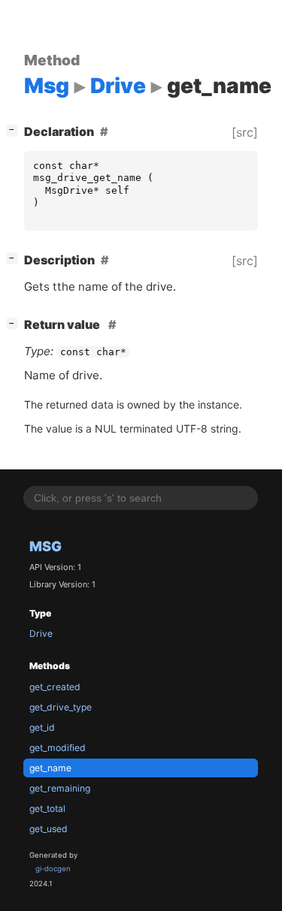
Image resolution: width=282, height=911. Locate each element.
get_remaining (59, 788)
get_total (47, 808)
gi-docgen (53, 868)
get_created (54, 686)
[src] (245, 132)
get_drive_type (60, 707)
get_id (42, 727)
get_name (50, 768)
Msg (45, 546)
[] (15, 129)
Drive (41, 633)
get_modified (57, 747)
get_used (48, 828)
